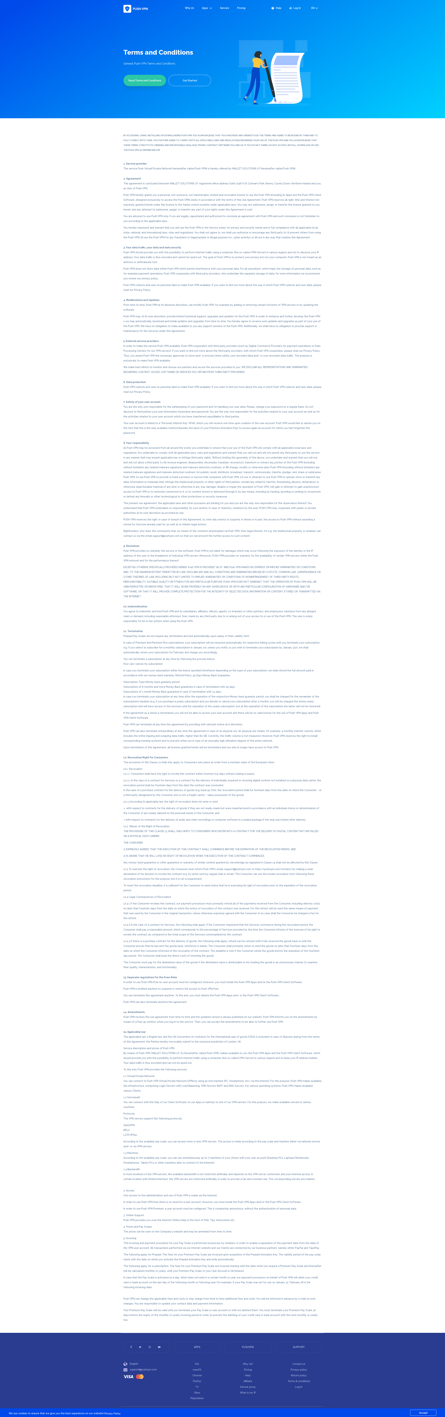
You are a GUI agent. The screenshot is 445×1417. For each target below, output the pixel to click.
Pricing (241, 8)
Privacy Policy (112, 1413)
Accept (423, 1412)
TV (197, 1387)
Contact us (298, 1364)
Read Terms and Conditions (144, 80)
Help (278, 8)
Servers (224, 8)
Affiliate (248, 1381)
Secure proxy (248, 1387)
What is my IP (248, 1392)
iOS (197, 1364)
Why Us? (248, 1364)
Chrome (197, 1375)
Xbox (197, 1392)
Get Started (190, 80)
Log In (297, 8)
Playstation (197, 1398)
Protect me (418, 1396)
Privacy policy (299, 1369)
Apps (205, 8)
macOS (197, 1369)
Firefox (197, 1381)
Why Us (189, 8)
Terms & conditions (299, 1381)
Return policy (299, 1375)
